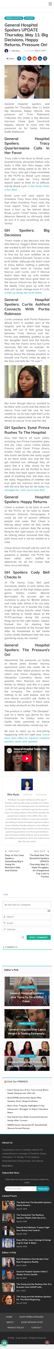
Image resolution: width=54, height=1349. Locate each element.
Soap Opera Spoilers (31, 1317)
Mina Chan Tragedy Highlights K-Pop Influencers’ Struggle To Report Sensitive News (27, 1109)
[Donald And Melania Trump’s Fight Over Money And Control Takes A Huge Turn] (8, 1230)
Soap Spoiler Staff (32, 1322)
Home (9, 1317)
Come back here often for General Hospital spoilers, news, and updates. (27, 738)
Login (5, 894)
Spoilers (29, 18)
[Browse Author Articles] (27, 784)
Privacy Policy (15, 1327)
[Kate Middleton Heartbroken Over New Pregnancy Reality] (8, 1262)
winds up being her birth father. (23, 292)
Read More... (8, 1165)
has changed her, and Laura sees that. (27, 488)
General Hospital (14, 18)
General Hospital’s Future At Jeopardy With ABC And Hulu (27, 1064)
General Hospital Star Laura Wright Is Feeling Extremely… (27, 1031)
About (10, 1322)
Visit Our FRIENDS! (17, 1081)
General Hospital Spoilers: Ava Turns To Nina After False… (27, 997)
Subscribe (43, 1189)
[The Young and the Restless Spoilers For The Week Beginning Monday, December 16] (8, 1299)
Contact (36, 1327)
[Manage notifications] (47, 1342)
